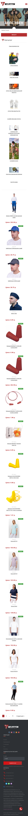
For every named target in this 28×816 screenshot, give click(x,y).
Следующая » (20, 716)
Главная (3, 30)
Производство (6, 742)
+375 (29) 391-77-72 (9, 781)
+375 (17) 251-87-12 (9, 778)
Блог (4, 746)
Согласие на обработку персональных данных (13, 766)
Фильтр (14, 35)
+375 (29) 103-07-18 (9, 775)
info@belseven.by (9, 786)
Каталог (5, 739)
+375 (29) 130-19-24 (9, 772)
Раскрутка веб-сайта (8, 809)
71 (12, 716)
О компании (6, 744)
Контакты (5, 749)
